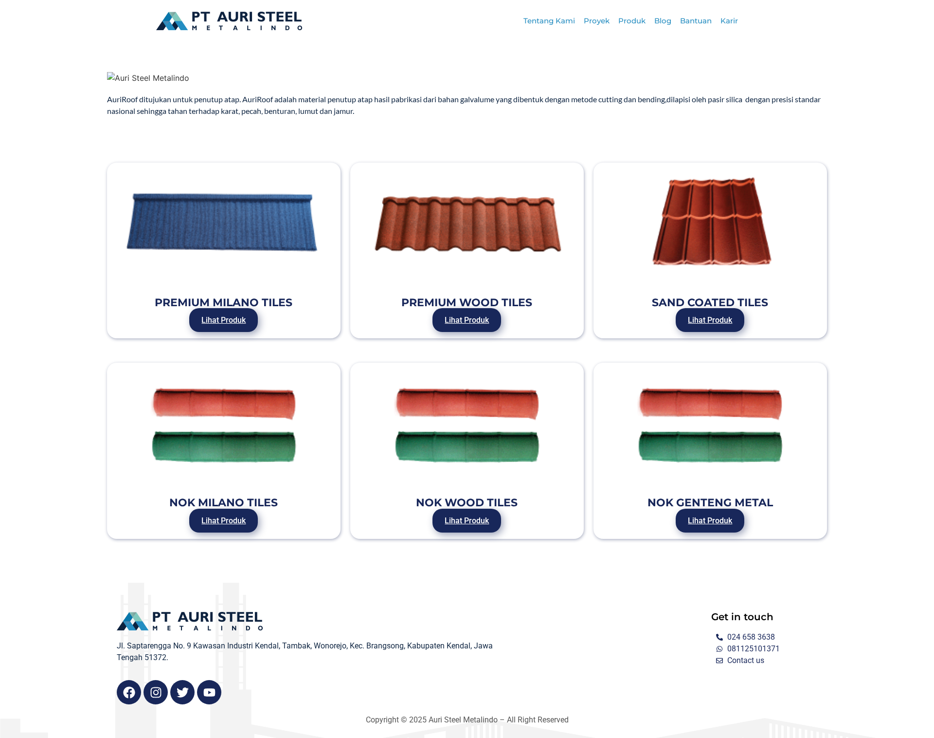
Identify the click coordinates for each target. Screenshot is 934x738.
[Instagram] (156, 692)
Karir (729, 20)
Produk (632, 20)
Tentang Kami (549, 20)
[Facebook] (129, 692)
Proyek (597, 20)
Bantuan (696, 20)
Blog (662, 20)
